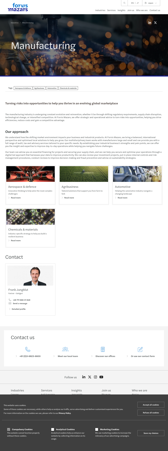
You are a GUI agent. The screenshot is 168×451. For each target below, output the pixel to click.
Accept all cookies (151, 404)
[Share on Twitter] (155, 22)
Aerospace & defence (22, 186)
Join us (130, 10)
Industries (100, 10)
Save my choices (151, 433)
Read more (16, 197)
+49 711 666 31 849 (21, 300)
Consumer (15, 394)
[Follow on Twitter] (90, 377)
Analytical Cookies (65, 429)
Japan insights (76, 394)
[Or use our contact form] (140, 352)
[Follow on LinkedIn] (84, 377)
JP (138, 2)
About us (135, 394)
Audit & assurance (48, 394)
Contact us (155, 10)
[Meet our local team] (65, 352)
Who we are (142, 10)
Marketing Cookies (109, 429)
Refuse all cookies (151, 412)
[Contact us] (27, 352)
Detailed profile (19, 309)
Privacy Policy (65, 413)
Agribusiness (70, 186)
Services (111, 10)
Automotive (122, 186)
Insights (121, 10)
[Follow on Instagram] (95, 377)
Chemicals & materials (23, 229)
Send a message (19, 303)
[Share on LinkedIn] (150, 22)
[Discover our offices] (103, 352)
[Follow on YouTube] (101, 377)
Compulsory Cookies (22, 429)
